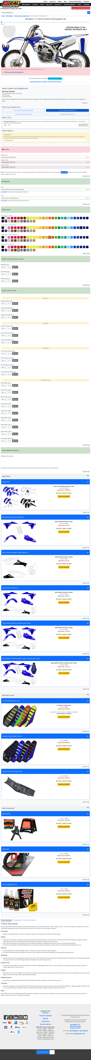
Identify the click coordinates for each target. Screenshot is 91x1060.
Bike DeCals (9, 16)
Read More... (85, 103)
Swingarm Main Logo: (7, 301)
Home (45, 1)
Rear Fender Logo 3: (6, 397)
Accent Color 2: (8, 225)
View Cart (86, 1)
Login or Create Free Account (80, 8)
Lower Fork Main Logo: (7, 326)
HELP (79, 4)
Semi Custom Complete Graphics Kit (23, 110)
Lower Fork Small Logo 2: (7, 340)
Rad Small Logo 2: (5, 278)
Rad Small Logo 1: (5, 271)
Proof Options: (7, 135)
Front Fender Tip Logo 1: (7, 358)
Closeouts (86, 4)
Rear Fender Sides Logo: (7, 438)
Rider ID (35, 4)
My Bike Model (5, 165)
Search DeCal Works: (7, 12)
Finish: (2, 196)
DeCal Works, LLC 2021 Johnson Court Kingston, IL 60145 (75, 1026)
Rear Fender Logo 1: (6, 383)
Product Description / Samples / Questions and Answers (45, 81)
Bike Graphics (26, 4)
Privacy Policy (45, 1021)
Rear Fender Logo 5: (6, 410)
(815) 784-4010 (84, 1030)
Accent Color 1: (6, 215)
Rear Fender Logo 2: (6, 390)
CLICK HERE (64, 172)
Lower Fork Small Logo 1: (7, 333)
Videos (60, 1)
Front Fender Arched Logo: (8, 351)
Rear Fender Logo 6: (6, 417)
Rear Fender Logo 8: (6, 431)
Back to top (87, 176)
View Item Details (63, 496)
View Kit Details (63, 532)
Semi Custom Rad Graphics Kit (23, 114)
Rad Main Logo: (5, 264)
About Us (45, 1018)
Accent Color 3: (10, 234)
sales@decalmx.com (79, 1033)
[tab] (6, 920)
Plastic (42, 4)
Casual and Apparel (69, 4)
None (15, 267)
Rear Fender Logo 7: (6, 424)
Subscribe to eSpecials (45, 1015)
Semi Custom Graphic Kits (22, 16)
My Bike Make (4, 160)
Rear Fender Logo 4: (6, 403)
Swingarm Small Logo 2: (7, 315)
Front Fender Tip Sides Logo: (8, 372)
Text (10, 267)
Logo (4, 267)
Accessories (57, 4)
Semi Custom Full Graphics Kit (68, 110)
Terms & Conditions (45, 1024)
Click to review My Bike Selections (13, 72)
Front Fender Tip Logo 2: (7, 365)
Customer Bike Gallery (75, 1)
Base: (2, 187)
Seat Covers (49, 4)
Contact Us (52, 1)
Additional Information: (7, 456)
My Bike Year (4, 155)
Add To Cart (83, 125)
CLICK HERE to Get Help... (55, 78)
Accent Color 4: (7, 244)
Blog (65, 1)
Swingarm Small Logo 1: (7, 308)
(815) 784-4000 (73, 1030)
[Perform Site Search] (88, 12)
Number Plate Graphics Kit (67, 114)
